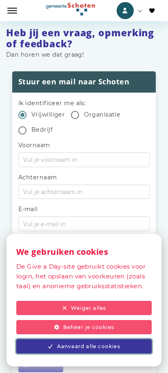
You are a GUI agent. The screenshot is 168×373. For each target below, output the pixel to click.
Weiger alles (88, 308)
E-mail (28, 209)
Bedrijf (42, 129)
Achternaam (37, 177)
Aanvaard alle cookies (88, 346)
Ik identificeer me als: (52, 103)
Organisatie (102, 114)
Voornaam (34, 145)
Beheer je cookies (88, 327)
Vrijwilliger (48, 114)
